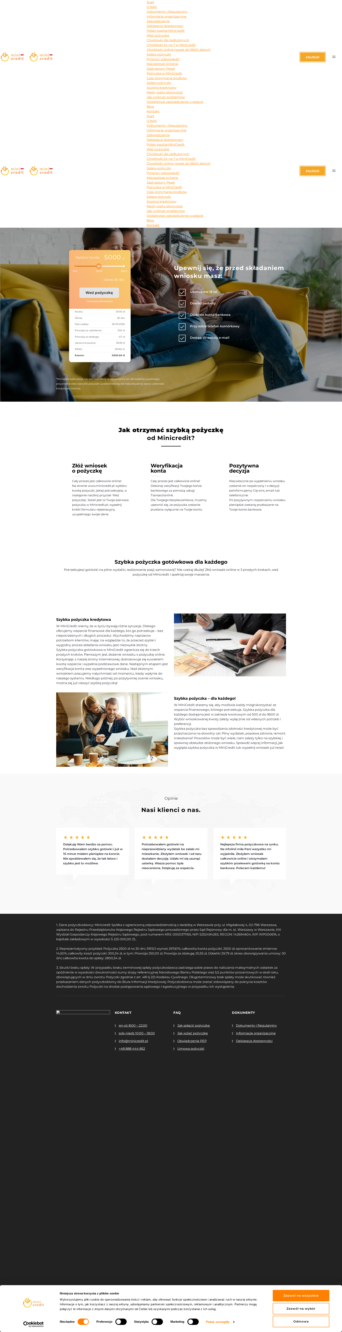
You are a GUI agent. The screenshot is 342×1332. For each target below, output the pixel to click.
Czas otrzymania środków (167, 78)
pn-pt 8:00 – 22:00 (133, 1025)
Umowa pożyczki (190, 1049)
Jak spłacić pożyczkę (193, 1025)
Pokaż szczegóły (218, 1322)
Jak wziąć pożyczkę (192, 1033)
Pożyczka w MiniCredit (164, 73)
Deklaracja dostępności (165, 26)
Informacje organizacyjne (166, 16)
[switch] (121, 1322)
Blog (150, 107)
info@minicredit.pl (133, 1041)
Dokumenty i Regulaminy (167, 12)
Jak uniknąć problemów (166, 97)
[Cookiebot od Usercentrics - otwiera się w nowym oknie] (33, 1324)
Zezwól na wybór (301, 1308)
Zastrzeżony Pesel (161, 69)
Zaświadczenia (158, 21)
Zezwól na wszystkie (301, 1295)
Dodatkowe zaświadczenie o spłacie (175, 102)
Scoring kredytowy (162, 88)
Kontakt (153, 111)
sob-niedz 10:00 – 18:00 (137, 1033)
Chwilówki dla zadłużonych (168, 40)
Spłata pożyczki (159, 54)
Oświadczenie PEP (192, 1041)
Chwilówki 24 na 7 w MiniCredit (171, 45)
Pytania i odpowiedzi (163, 59)
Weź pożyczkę (158, 35)
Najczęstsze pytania (162, 64)
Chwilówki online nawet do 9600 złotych (179, 50)
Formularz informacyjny (100, 301)
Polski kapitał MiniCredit (166, 31)
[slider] (102, 269)
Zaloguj (312, 57)
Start (150, 2)
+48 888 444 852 (132, 1049)
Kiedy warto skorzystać (165, 92)
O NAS (152, 7)
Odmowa (301, 1321)
